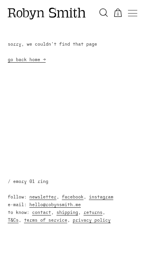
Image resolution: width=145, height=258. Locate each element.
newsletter (42, 197)
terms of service (45, 220)
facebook (73, 197)
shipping (67, 212)
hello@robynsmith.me (55, 204)
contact (41, 212)
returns (93, 212)
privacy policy (92, 220)
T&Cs (13, 220)
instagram (101, 197)
